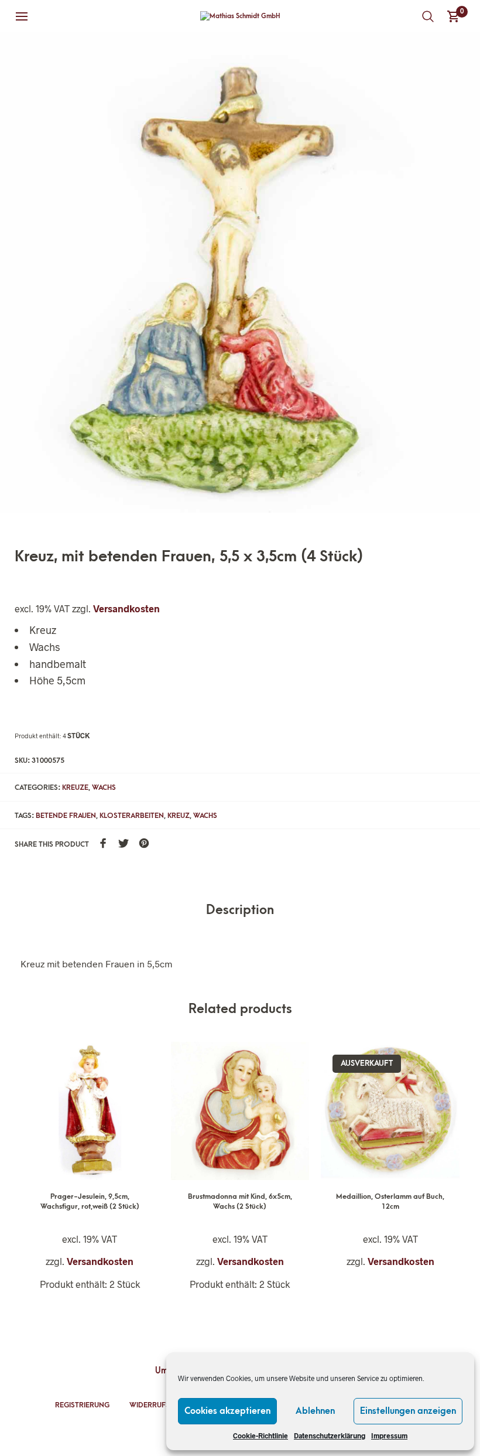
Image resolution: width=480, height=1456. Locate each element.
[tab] (240, 911)
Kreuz (178, 815)
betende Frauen (66, 815)
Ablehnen (315, 1411)
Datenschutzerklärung (329, 1435)
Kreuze (75, 787)
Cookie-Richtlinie (260, 1435)
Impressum (389, 1435)
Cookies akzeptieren (227, 1411)
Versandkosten (126, 608)
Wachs (104, 787)
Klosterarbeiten (132, 815)
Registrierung (82, 1405)
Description (240, 910)
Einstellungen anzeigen (408, 1411)
